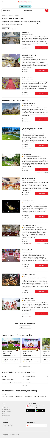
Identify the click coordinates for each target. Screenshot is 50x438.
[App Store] (30, 411)
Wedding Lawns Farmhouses (40, 396)
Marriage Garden (9, 396)
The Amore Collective (28, 274)
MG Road (4, 376)
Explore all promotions (24, 366)
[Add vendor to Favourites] (18, 33)
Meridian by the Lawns (28, 201)
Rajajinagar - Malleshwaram (7, 379)
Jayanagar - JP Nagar (30, 376)
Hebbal (27, 379)
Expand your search (25, 327)
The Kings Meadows (28, 298)
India (30, 425)
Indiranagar (28, 382)
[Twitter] (5, 425)
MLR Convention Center (29, 178)
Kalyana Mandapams (19, 396)
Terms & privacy (5, 407)
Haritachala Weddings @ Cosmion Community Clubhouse (32, 129)
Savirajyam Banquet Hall (29, 103)
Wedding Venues (6, 394)
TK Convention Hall (27, 78)
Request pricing (41, 48)
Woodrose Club (26, 154)
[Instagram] (11, 425)
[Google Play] (40, 411)
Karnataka (11, 15)
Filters (6, 28)
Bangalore (17, 15)
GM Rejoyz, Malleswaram (29, 55)
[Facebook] (3, 425)
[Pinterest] (8, 425)
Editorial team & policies (7, 415)
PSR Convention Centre (29, 225)
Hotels (3, 396)
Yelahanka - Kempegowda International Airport (12, 382)
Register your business (6, 411)
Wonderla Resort (27, 250)
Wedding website (5, 419)
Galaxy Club (25, 32)
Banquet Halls (5, 15)
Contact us (4, 405)
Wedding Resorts (28, 396)
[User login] (47, 2)
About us (3, 413)
